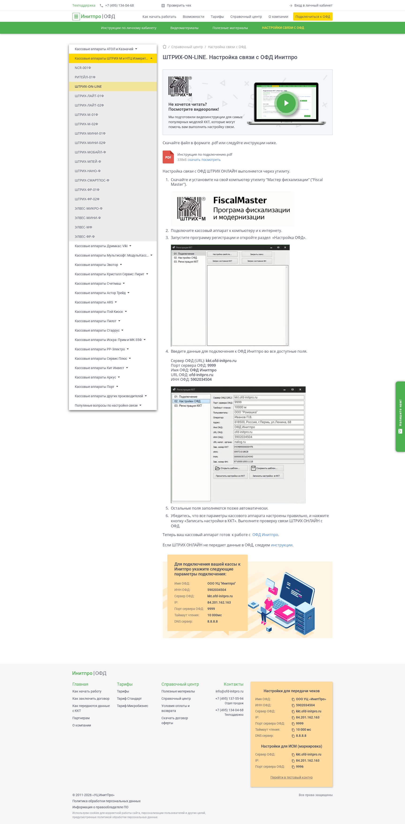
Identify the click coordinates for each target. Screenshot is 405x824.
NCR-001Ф (83, 67)
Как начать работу (86, 691)
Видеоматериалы (184, 28)
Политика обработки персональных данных (106, 801)
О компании (278, 16)
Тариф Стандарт (129, 698)
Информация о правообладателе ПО (100, 807)
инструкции (281, 545)
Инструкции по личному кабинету (128, 28)
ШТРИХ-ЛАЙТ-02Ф (89, 105)
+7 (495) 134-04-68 (229, 710)
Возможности (193, 16)
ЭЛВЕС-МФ (83, 227)
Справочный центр (246, 16)
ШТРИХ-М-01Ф (86, 114)
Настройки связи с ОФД (283, 28)
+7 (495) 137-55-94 (229, 698)
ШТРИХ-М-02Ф (86, 124)
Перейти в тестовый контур (291, 777)
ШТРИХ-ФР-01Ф (87, 189)
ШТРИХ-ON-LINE (88, 86)
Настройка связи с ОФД (227, 47)
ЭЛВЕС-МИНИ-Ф (88, 217)
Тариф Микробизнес (132, 706)
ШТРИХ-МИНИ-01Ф (90, 133)
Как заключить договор (90, 698)
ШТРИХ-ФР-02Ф (87, 199)
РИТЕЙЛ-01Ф (85, 77)
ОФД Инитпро (265, 534)
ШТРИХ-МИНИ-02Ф (90, 142)
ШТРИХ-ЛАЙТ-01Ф (89, 96)
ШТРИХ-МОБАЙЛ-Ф (90, 152)
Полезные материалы (230, 28)
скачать (194, 159)
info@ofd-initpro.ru (230, 691)
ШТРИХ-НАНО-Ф (88, 171)
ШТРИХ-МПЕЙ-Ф (88, 161)
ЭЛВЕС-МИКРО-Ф (88, 208)
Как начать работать (159, 16)
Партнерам (81, 718)
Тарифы (217, 16)
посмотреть (211, 159)
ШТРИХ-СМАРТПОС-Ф (92, 180)
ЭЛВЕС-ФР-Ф (85, 236)
